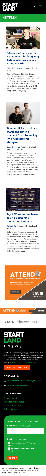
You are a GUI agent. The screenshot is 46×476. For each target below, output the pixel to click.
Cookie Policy (7, 472)
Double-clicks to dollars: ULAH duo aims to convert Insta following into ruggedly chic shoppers (22, 135)
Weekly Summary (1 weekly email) (22, 449)
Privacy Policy (33, 470)
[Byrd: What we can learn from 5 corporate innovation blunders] (23, 199)
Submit (13, 458)
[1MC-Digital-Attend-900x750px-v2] (25, 267)
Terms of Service (20, 472)
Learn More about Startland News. (23, 362)
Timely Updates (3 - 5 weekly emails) (23, 444)
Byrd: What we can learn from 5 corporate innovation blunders (22, 218)
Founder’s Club (10, 398)
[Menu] (41, 7)
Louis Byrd (13, 226)
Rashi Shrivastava (16, 68)
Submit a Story (10, 409)
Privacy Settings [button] (20, 470)
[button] (34, 7)
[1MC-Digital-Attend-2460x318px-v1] (23, 311)
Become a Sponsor (12, 405)
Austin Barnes (14, 147)
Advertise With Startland (14, 402)
